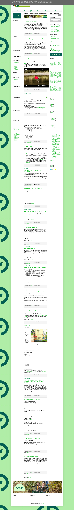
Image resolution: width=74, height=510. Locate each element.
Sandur (53, 87)
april (52, 126)
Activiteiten (27, 142)
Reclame (55, 86)
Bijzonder (46, 10)
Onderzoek (51, 82)
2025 (52, 99)
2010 (52, 160)
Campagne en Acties (17, 134)
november (53, 118)
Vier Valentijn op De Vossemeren (32, 399)
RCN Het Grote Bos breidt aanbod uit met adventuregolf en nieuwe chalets (55, 46)
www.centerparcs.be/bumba (40, 108)
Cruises (60, 10)
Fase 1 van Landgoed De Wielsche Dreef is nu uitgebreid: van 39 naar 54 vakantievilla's (56, 31)
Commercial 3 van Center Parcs (31, 59)
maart (53, 127)
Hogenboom (26, 316)
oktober (53, 119)
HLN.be (31, 240)
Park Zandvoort (16, 79)
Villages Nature (52, 91)
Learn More (57, 2)
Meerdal (30, 142)
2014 (52, 112)
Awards (51, 61)
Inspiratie (59, 75)
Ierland (56, 75)
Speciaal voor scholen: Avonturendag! (33, 188)
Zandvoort (59, 93)
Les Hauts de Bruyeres (16, 121)
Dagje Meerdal (33, 138)
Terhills (51, 89)
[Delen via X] (37, 33)
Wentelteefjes (27, 325)
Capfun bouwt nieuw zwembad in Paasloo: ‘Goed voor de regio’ (55, 51)
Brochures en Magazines (16, 133)
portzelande (59, 85)
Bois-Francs (55, 62)
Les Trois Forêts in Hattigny (30, 227)
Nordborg (55, 81)
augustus (53, 121)
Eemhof (57, 67)
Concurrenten (59, 65)
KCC (54, 77)
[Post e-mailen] (34, 33)
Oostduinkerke (52, 83)
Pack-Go (60, 83)
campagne (51, 65)
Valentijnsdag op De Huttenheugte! (32, 438)
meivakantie (59, 80)
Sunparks (59, 88)
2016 (52, 110)
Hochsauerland (28, 263)
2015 (52, 111)
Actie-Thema (52, 10)
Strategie (54, 88)
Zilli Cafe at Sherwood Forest (31, 456)
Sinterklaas (56, 87)
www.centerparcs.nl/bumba (41, 107)
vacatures (54, 90)
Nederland (42, 10)
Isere (51, 76)
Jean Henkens (54, 76)
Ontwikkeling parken (28, 185)
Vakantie (57, 90)
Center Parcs (24, 10)
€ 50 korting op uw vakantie (30, 21)
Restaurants (59, 86)
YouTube (56, 93)
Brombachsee (54, 63)
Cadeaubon (59, 64)
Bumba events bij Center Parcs (31, 95)
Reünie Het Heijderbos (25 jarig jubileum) (34, 291)
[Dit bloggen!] (36, 33)
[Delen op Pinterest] (39, 33)
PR (50, 86)
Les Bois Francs (17, 119)
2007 (52, 164)
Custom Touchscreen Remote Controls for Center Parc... (56, 153)
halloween (56, 72)
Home (13, 10)
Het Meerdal (15, 68)
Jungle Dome (16, 139)
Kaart (56, 10)
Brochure (51, 63)
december (53, 117)
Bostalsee (59, 62)
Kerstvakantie (16, 48)
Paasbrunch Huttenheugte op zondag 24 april (35, 211)
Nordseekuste (59, 81)
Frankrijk (51, 70)
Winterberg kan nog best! (30, 248)
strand (52, 88)
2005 (52, 166)
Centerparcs (42, 315)
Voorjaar (60, 91)
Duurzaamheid (52, 67)
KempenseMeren (58, 77)
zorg (52, 94)
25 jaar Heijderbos (28, 146)
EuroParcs (37, 10)
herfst (60, 73)
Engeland (27, 396)
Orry (57, 83)
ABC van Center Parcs (17, 129)
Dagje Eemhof (33, 203)
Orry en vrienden (16, 140)
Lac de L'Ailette (17, 117)
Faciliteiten (15, 135)
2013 (52, 113)
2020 (52, 105)
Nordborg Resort (16, 84)
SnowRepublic (32, 259)
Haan (53, 72)
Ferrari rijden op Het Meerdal (31, 119)
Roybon (51, 87)
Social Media (59, 87)
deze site (25, 63)
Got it (61, 2)
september (53, 120)
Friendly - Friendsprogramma (16, 137)
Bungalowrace (59, 63)
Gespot (51, 72)
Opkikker (55, 83)
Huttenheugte (27, 223)
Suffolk (57, 88)
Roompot (32, 10)
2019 (52, 106)
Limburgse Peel (16, 69)
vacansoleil (51, 90)
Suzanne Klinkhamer (27, 371)
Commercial (55, 65)
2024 (52, 100)
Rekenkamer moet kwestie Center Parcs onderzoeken (56, 138)
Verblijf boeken (18, 10)
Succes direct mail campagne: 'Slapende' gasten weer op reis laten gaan (55, 49)
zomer (51, 94)
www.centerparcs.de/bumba (39, 110)
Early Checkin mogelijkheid (16, 24)
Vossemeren (30, 419)
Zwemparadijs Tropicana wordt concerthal (34, 39)
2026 (52, 98)
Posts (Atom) (29, 477)
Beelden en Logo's (16, 131)
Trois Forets (27, 244)
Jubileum (58, 76)
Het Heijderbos (16, 67)
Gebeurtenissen (52, 71)
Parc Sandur (15, 54)
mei (52, 125)
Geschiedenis (16, 138)
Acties (55, 59)
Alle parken (15, 66)
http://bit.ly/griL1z (41, 159)
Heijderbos (56, 73)
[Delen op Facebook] (38, 33)
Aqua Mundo (56, 60)
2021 (52, 104)
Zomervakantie (16, 46)
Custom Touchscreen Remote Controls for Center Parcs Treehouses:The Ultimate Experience (34, 381)
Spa (50, 88)
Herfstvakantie (16, 47)
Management (52, 80)
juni (52, 124)
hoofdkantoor (59, 74)
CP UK (26, 469)
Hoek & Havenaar (44, 371)
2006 (52, 165)
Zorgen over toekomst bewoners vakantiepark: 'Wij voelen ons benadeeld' (55, 38)
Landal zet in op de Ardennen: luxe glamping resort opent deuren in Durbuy (56, 26)
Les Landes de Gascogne (17, 125)
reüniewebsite (28, 162)
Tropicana (59, 89)
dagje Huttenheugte (32, 219)
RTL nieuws (31, 319)
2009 (52, 161)
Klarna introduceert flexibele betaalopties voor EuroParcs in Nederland (55, 41)
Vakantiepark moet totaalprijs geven (32, 311)
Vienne (60, 90)
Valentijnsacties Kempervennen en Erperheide (35, 267)
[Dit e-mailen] (35, 33)
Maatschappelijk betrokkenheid (55, 79)
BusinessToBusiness (53, 64)
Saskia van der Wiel (33, 371)
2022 (52, 103)
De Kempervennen (16, 62)
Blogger (43, 503)
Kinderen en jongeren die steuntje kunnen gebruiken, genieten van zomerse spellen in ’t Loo (55, 29)
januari (53, 159)
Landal (29, 10)
